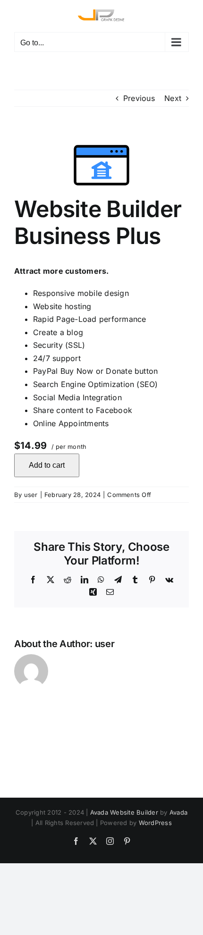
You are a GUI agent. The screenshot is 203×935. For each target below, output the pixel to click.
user (31, 494)
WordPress (155, 822)
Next (172, 98)
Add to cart (47, 465)
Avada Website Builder (124, 812)
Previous (139, 98)
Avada (178, 812)
